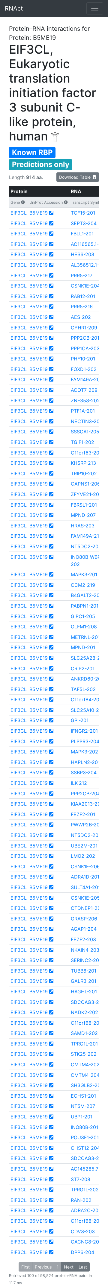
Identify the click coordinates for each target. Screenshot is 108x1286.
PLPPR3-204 (85, 741)
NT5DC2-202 (86, 835)
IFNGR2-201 (84, 731)
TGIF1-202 (82, 442)
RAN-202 (81, 1200)
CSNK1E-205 (85, 898)
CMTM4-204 (85, 1075)
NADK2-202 (84, 1012)
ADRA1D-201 (85, 877)
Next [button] (69, 1266)
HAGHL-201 (84, 992)
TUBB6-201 (83, 971)
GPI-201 (79, 720)
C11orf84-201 (86, 699)
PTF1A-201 (83, 411)
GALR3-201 (83, 981)
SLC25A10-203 (88, 710)
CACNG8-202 (86, 1242)
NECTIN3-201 (86, 421)
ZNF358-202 (85, 401)
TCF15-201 (83, 213)
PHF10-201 (83, 359)
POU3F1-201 (85, 1137)
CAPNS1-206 (85, 484)
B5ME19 (38, 213)
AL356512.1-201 (89, 265)
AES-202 (81, 317)
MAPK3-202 (84, 752)
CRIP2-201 (82, 668)
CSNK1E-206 (85, 866)
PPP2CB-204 (85, 794)
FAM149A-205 (87, 379)
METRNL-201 (85, 637)
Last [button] (83, 1266)
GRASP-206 (84, 919)
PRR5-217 (81, 275)
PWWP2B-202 (87, 825)
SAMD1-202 (84, 1033)
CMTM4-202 (85, 1064)
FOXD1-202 (84, 369)
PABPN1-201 (84, 606)
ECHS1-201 (83, 1096)
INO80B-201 (84, 1127)
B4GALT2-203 (87, 595)
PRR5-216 (82, 306)
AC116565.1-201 (88, 244)
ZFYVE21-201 (86, 494)
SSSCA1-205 (85, 432)
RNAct (14, 8)
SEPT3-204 (84, 223)
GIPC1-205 (83, 616)
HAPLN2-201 (85, 762)
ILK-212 (79, 783)
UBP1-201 (81, 1117)
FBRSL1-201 (84, 505)
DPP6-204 (82, 1252)
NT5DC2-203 (86, 546)
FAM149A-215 (86, 536)
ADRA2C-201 (85, 1210)
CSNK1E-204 (85, 286)
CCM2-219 (83, 585)
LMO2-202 (83, 856)
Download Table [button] (76, 177)
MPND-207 (83, 515)
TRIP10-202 (84, 473)
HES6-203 (82, 254)
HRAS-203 (82, 526)
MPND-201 (83, 647)
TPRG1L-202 (85, 1190)
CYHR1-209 (84, 328)
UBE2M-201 (84, 846)
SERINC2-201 (86, 960)
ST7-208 (80, 1179)
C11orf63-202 (86, 453)
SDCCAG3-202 (88, 1002)
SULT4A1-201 (85, 887)
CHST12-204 (85, 1148)
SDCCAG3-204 (88, 1158)
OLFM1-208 (84, 627)
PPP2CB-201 (85, 338)
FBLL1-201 (82, 234)
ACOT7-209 (84, 390)
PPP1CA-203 (85, 348)
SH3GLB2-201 (87, 1085)
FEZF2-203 (83, 939)
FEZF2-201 (83, 814)
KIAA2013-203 (87, 804)
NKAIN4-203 (85, 950)
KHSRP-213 (83, 463)
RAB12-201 (83, 296)
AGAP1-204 (84, 929)
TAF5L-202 (83, 689)
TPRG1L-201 (84, 1044)
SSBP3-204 (84, 772)
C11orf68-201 (86, 1221)
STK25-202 (84, 1054)
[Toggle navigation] (94, 8)
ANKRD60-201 (87, 679)
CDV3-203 (83, 1231)
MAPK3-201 (84, 574)
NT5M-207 (83, 1106)
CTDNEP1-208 (87, 908)
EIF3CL (18, 213)
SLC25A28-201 (88, 658)
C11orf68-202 (86, 1023)
